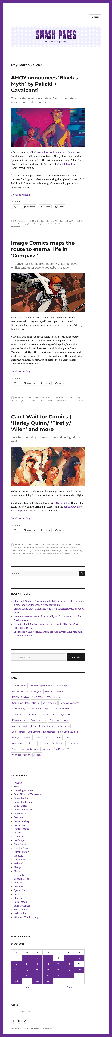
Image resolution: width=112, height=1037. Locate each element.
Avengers (36, 691)
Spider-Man (58, 743)
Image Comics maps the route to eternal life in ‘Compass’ (43, 249)
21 (16, 975)
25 (58, 975)
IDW (33, 726)
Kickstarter (49, 731)
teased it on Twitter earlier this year (55, 152)
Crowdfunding (21, 821)
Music (17, 871)
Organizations (21, 878)
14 (16, 969)
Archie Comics (20, 691)
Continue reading (20, 194)
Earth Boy (40, 550)
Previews (18, 886)
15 (27, 969)
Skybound (30, 743)
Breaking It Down (23, 790)
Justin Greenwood (39, 400)
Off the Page (20, 875)
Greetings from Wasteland (64, 550)
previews (17, 743)
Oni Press (56, 737)
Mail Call (18, 863)
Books (17, 786)
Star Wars (73, 743)
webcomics (33, 749)
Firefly (48, 550)
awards (48, 691)
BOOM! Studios (20, 697)
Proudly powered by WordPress (40, 1029)
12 (69, 963)
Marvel (26, 737)
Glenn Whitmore (58, 720)
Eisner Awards (20, 720)
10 (48, 963)
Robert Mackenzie (56, 400)
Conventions (21, 813)
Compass (59, 397)
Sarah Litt (45, 224)
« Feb (26, 987)
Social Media (20, 901)
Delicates (72, 547)
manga (16, 737)
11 (58, 963)
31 (48, 981)
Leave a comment (75, 400)
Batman (59, 691)
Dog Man (31, 550)
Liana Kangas (34, 224)
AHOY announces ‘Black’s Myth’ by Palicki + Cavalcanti (44, 84)
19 (69, 969)
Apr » (70, 987)
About (14, 1005)
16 (37, 969)
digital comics (67, 714)
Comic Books (46, 221)
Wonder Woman (21, 754)
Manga (17, 867)
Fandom (18, 836)
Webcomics (20, 913)
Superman (18, 749)
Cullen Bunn (19, 714)
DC (55, 714)
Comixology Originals (40, 708)
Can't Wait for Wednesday (52, 544)
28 (16, 981)
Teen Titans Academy (51, 553)
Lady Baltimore (24, 553)
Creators (18, 817)
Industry (18, 855)
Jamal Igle (22, 224)
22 (27, 975)
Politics (18, 882)
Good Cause (20, 844)
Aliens (23, 547)
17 (48, 969)
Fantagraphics (38, 720)
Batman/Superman (35, 547)
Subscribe (76, 657)
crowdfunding (62, 708)
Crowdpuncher (22, 825)
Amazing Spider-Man (41, 685)
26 (68, 975)
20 (79, 969)
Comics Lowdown (69, 703)
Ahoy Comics (60, 221)
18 (58, 969)
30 (37, 981)
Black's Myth (72, 221)
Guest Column (21, 852)
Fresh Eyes (19, 840)
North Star (36, 553)
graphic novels (20, 726)
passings (69, 737)
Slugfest (44, 743)
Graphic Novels (22, 848)
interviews (64, 726)
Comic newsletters (21, 1011)
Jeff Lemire (34, 731)
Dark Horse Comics (39, 714)
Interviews (19, 859)
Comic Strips (20, 805)
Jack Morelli (18, 731)
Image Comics (23, 400)
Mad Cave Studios (68, 731)
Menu (95, 17)
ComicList (61, 503)
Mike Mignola (40, 737)
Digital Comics (21, 828)
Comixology (18, 708)
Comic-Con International (25, 703)
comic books (49, 703)
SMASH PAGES (17, 1029)
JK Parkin (19, 221)
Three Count (20, 909)
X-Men (37, 754)
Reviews (18, 894)
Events (17, 832)
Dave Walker (69, 397)
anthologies (62, 685)
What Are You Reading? (56, 749)
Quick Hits (19, 890)
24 (47, 975)
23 (37, 975)
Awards (18, 782)
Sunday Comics (22, 905)
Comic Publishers (23, 802)
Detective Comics (19, 550)
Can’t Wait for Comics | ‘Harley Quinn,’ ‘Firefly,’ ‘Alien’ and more (41, 422)
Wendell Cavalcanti (67, 164)
